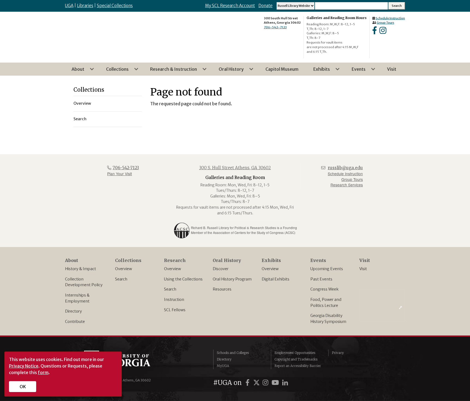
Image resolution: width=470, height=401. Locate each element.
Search (121, 279)
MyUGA (223, 366)
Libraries (85, 5)
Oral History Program (232, 279)
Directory (73, 311)
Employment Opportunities (294, 353)
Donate (265, 5)
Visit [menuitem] (391, 69)
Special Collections (115, 5)
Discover (220, 268)
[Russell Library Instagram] (382, 32)
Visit (363, 268)
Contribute (75, 321)
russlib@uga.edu (345, 167)
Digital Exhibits (275, 279)
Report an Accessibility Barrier (297, 366)
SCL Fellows (174, 309)
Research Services (346, 184)
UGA (69, 5)
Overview (123, 268)
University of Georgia (125, 361)
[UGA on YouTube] (276, 382)
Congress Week (324, 289)
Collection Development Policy (84, 282)
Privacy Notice (23, 366)
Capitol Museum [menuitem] (281, 69)
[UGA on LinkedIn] (285, 382)
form (43, 372)
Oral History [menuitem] (228, 71)
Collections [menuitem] (114, 71)
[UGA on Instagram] (266, 382)
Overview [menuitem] (82, 103)
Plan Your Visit (119, 173)
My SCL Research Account (230, 5)
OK (23, 386)
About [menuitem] (74, 71)
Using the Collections (183, 279)
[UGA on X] (257, 382)
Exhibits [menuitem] (318, 71)
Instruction (174, 299)
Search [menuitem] (79, 118)
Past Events (321, 279)
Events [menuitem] (355, 71)
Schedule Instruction (390, 18)
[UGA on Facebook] (248, 382)
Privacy (338, 353)
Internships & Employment (77, 298)
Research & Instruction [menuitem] (170, 71)
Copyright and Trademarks (295, 359)
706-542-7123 (275, 27)
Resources (222, 289)
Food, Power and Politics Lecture (325, 302)
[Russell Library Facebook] (374, 32)
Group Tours (385, 22)
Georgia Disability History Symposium (328, 318)
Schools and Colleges (233, 353)
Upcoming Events (326, 268)
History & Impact (80, 268)
